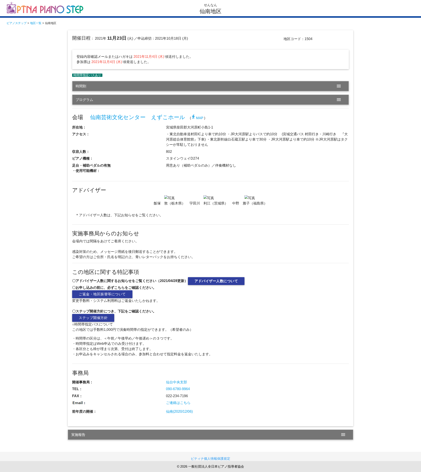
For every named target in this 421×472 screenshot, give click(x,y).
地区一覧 (35, 23)
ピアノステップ (17, 23)
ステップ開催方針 (93, 318)
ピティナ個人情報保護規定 (210, 458)
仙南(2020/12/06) (179, 411)
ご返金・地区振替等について (102, 294)
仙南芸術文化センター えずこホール (137, 117)
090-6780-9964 (178, 389)
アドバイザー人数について (216, 281)
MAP (197, 118)
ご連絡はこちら (178, 403)
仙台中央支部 (176, 382)
